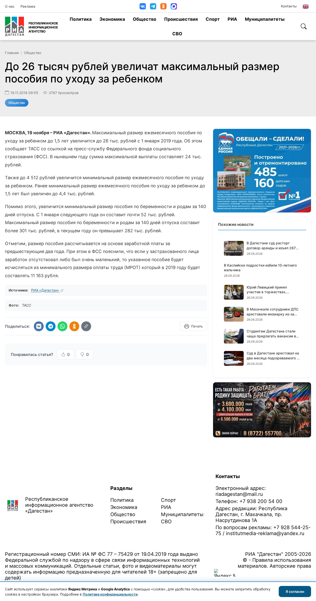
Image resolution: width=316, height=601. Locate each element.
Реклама (27, 6)
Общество (144, 19)
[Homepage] (31, 26)
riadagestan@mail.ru (239, 494)
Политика (81, 19)
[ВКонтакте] (142, 6)
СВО (177, 33)
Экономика (112, 19)
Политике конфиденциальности (110, 594)
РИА (232, 19)
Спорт (213, 19)
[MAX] (174, 6)
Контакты (289, 6)
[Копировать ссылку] (86, 326)
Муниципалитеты (265, 19)
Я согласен (295, 591)
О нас (10, 6)
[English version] (306, 6)
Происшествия (181, 19)
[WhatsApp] (62, 326)
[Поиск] (303, 26)
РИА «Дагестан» (45, 290)
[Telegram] (153, 6)
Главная (12, 53)
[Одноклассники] (163, 6)
